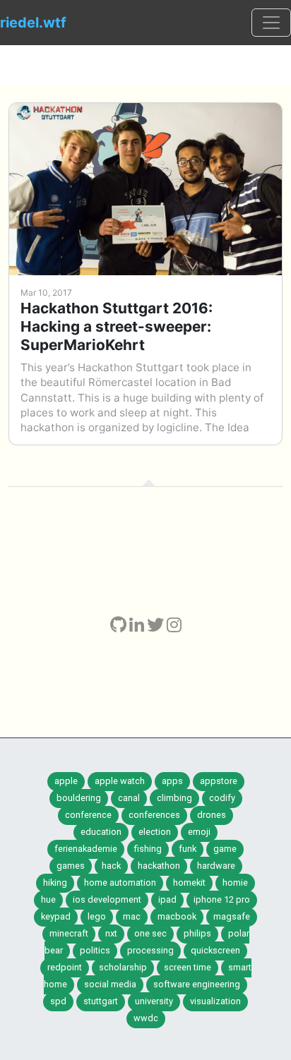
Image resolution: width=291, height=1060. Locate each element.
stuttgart (100, 1001)
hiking (55, 882)
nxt (111, 933)
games (71, 865)
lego (97, 916)
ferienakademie (85, 848)
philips (197, 933)
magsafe (231, 916)
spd (58, 1001)
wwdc (145, 1018)
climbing (174, 798)
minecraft (68, 933)
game (225, 848)
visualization (215, 1001)
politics (95, 950)
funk (187, 848)
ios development (107, 899)
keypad (56, 916)
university (154, 1001)
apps (172, 781)
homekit (189, 882)
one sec (150, 933)
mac (132, 916)
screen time (187, 967)
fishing (148, 848)
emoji (199, 831)
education (101, 831)
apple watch (120, 781)
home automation (120, 882)
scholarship (123, 967)
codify (222, 798)
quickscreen (215, 950)
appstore (218, 781)
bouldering (79, 798)
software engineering (196, 984)
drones (211, 814)
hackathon (159, 865)
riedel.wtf (33, 22)
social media (110, 984)
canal (129, 798)
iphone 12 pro (222, 899)
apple (66, 781)
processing (150, 950)
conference (88, 814)
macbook (177, 916)
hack (111, 865)
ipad (167, 899)
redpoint (64, 967)
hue (48, 899)
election (154, 831)
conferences (154, 814)
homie (235, 882)
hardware (216, 865)
